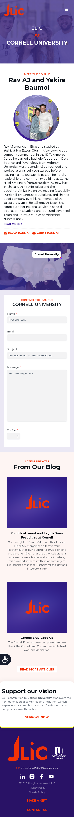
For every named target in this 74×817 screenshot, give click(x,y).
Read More (12, 224)
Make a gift (37, 800)
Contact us (37, 810)
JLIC (18, 768)
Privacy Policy (37, 787)
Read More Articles (37, 669)
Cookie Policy (37, 792)
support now (37, 717)
